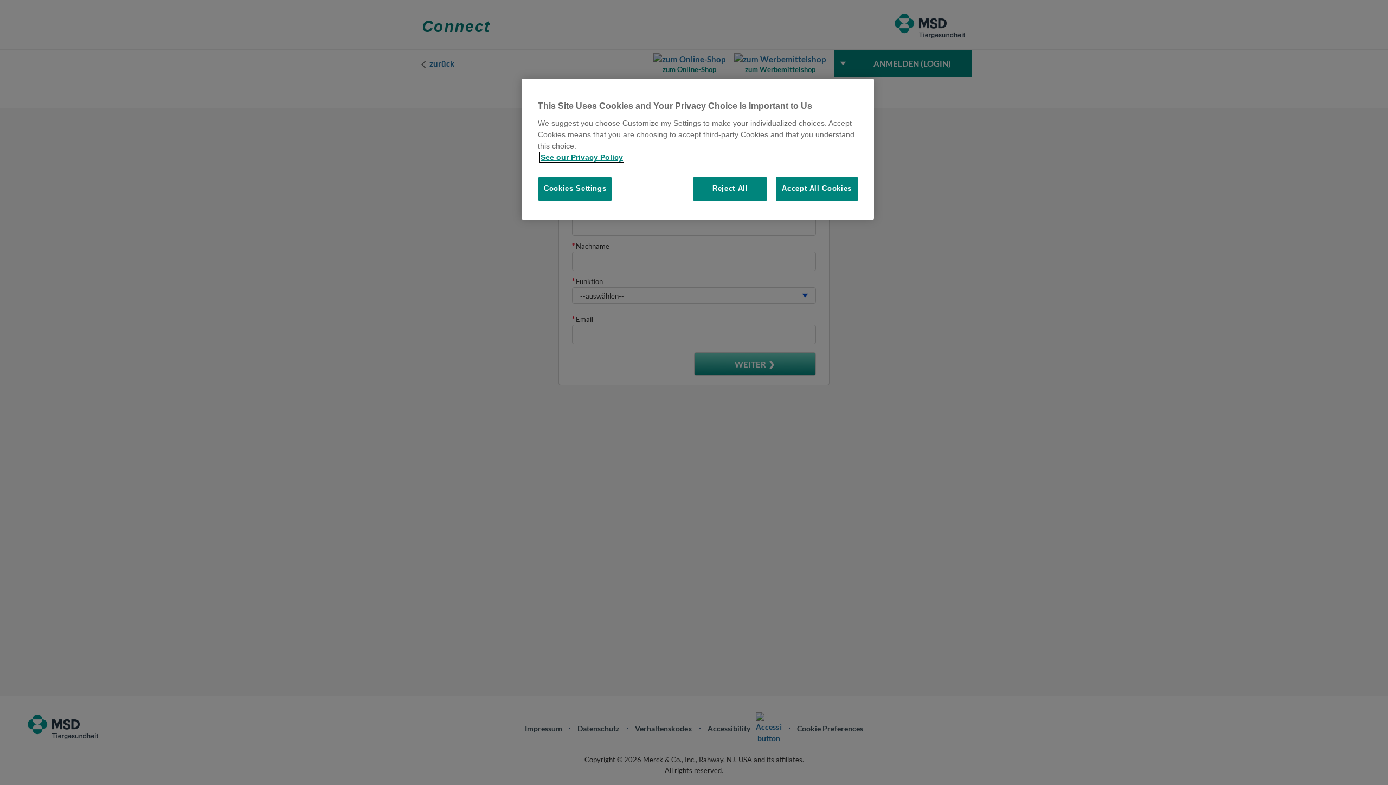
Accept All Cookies (817, 188)
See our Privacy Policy (582, 157)
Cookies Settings (575, 188)
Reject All (730, 188)
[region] (698, 149)
